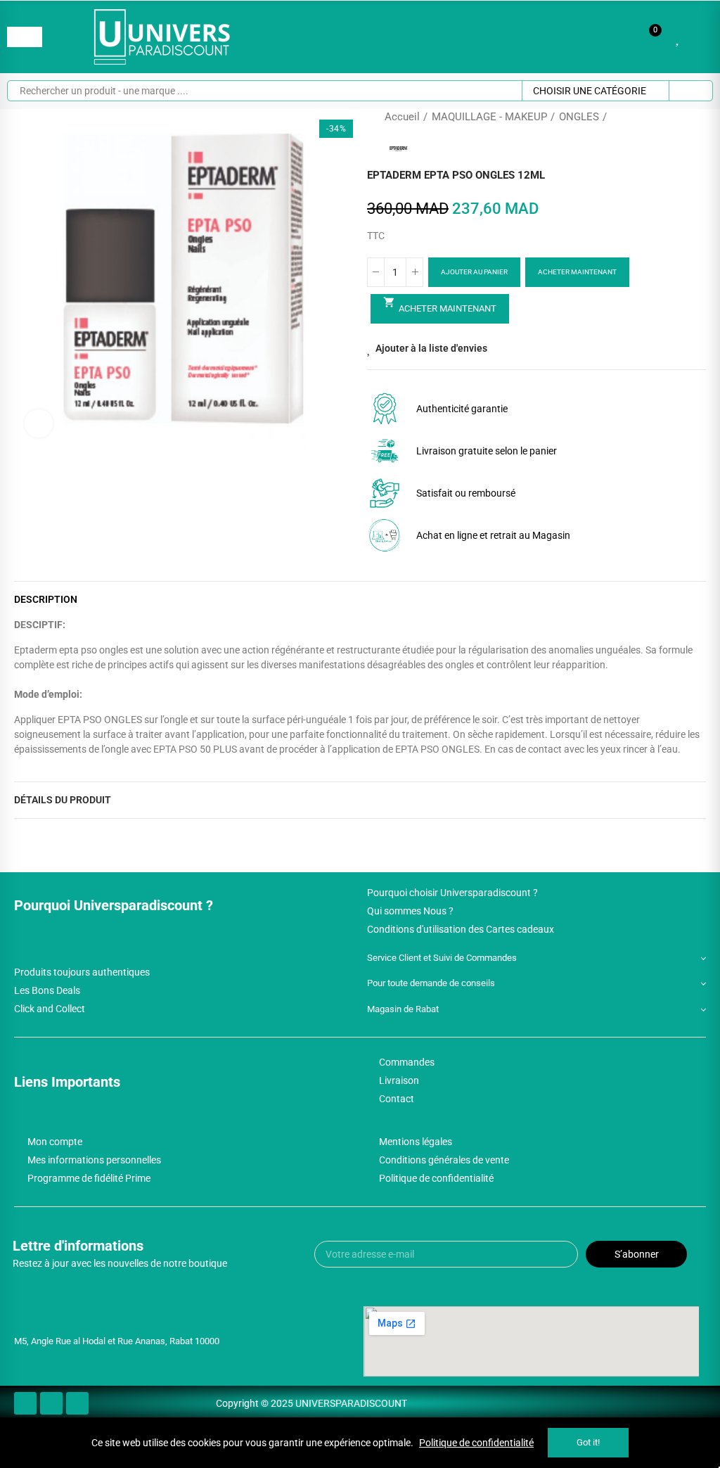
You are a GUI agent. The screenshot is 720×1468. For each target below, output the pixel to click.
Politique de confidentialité (476, 1442)
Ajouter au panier (474, 272)
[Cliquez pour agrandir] (39, 423)
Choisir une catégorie (589, 90)
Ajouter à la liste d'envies (431, 348)
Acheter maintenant (577, 272)
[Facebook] (25, 1403)
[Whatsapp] (77, 1403)
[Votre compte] (699, 37)
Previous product (660, 117)
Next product (695, 117)
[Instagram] (51, 1403)
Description (45, 599)
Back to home (678, 117)
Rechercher (690, 90)
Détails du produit (62, 799)
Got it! (588, 1442)
